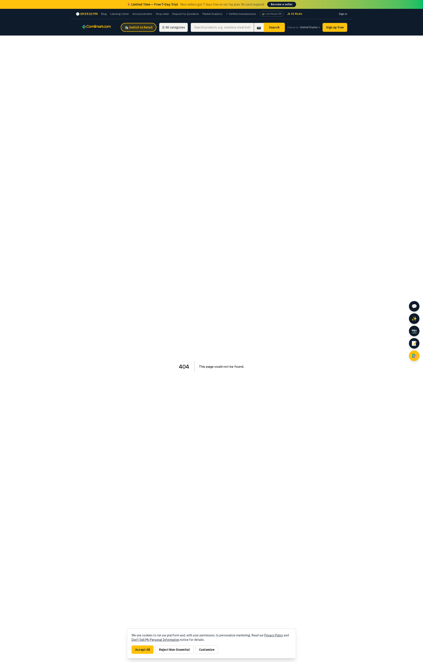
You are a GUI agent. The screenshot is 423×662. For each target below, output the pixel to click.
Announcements (142, 13)
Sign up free (335, 27)
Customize (206, 650)
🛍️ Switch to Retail (138, 27)
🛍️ (414, 356)
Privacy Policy (273, 635)
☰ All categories (173, 27)
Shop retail (162, 13)
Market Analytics (212, 13)
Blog (104, 13)
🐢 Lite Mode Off (272, 13)
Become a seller (282, 4)
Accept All (142, 650)
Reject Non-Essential (174, 650)
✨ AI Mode (294, 13)
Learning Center (119, 13)
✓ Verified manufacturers (241, 13)
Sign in (343, 13)
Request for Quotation (185, 13)
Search (274, 27)
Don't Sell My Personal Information (155, 640)
